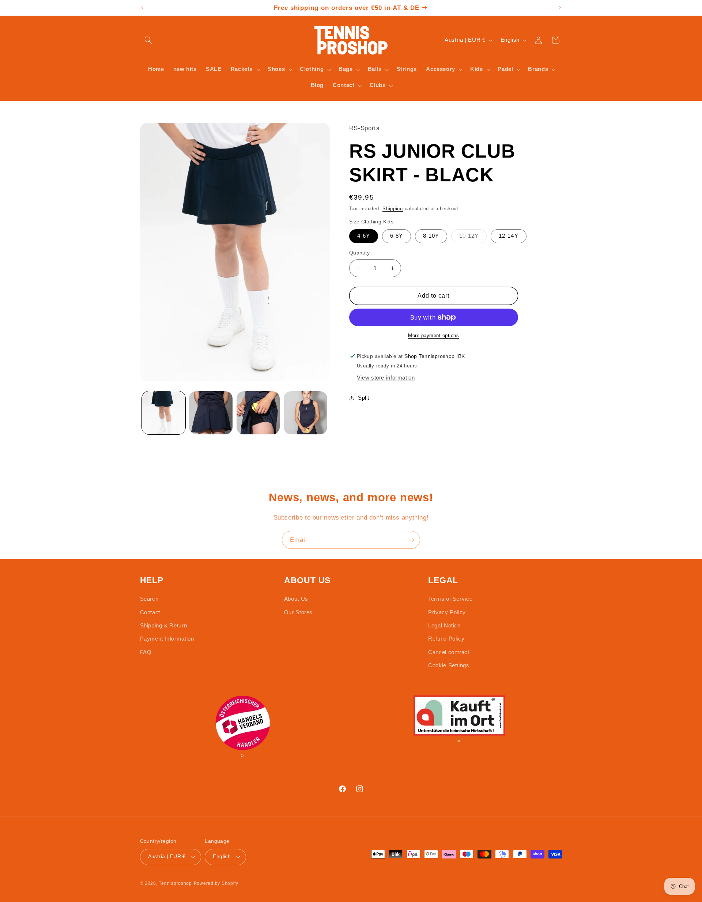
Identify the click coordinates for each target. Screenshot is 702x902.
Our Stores (298, 612)
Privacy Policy (447, 612)
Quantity (359, 253)
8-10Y (431, 236)
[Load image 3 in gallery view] (258, 413)
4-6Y (363, 236)
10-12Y (473, 238)
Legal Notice (444, 626)
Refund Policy (446, 639)
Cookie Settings (448, 665)
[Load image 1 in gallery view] (163, 413)
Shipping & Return (163, 626)
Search (149, 599)
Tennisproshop (175, 883)
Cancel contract (448, 652)
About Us (296, 599)
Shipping (392, 208)
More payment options (433, 335)
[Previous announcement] (142, 7)
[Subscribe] (411, 540)
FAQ (146, 652)
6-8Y (396, 236)
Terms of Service (450, 599)
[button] (148, 40)
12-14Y (508, 236)
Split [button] (363, 397)
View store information (386, 378)
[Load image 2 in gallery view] (211, 413)
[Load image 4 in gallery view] (305, 413)
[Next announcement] (560, 7)
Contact (150, 612)
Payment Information (167, 639)
